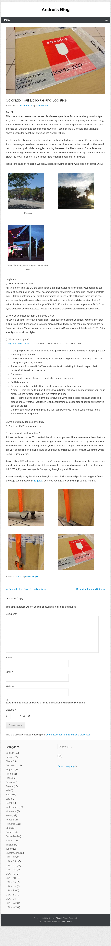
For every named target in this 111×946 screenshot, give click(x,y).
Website (10, 686)
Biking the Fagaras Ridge (90, 589)
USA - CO (19, 576)
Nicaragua (11, 811)
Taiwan (9, 840)
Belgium (10, 753)
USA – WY (11, 907)
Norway (10, 815)
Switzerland (12, 836)
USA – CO (11, 865)
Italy (8, 790)
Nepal (9, 803)
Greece (9, 786)
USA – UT (11, 899)
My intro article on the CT (21, 343)
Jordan (9, 794)
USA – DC (11, 869)
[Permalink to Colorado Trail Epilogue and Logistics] (55, 60)
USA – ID (10, 874)
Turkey (9, 849)
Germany (10, 782)
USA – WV (11, 903)
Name (9, 657)
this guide (37, 480)
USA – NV (11, 882)
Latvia (9, 799)
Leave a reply (31, 576)
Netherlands (12, 807)
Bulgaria (10, 757)
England (10, 769)
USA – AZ (11, 857)
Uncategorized (13, 853)
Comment (11, 614)
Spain (9, 828)
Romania (10, 824)
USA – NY (11, 886)
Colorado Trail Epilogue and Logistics (36, 100)
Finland (9, 774)
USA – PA (11, 890)
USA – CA (11, 861)
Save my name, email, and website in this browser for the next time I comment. (45, 702)
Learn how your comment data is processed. (68, 734)
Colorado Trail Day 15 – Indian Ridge (26, 589)
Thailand (10, 844)
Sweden (10, 832)
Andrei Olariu (42, 105)
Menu (7, 20)
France (9, 778)
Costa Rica (11, 765)
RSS (60, 756)
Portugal (10, 819)
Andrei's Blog (56, 9)
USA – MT (11, 878)
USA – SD (11, 894)
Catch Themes (66, 922)
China (9, 761)
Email (9, 672)
